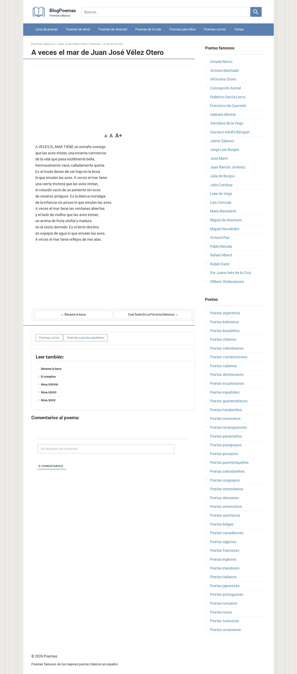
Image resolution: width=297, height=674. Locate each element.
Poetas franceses (224, 550)
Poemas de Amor (78, 29)
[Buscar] (256, 12)
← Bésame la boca (73, 314)
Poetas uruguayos (225, 480)
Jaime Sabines (222, 141)
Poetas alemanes (224, 498)
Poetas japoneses (225, 586)
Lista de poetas (46, 29)
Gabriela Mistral (223, 114)
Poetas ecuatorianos (227, 383)
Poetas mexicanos (225, 418)
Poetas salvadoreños (227, 471)
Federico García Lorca (227, 97)
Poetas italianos (223, 577)
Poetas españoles (225, 392)
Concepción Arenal (225, 88)
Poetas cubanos (223, 366)
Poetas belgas (222, 524)
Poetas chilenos (223, 339)
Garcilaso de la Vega (226, 123)
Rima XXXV (48, 400)
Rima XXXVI (48, 392)
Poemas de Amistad (112, 29)
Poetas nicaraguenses (228, 427)
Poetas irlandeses (225, 568)
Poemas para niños (182, 29)
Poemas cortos (215, 29)
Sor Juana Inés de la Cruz (230, 273)
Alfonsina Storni (223, 79)
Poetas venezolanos (226, 489)
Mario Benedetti (223, 211)
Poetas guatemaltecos (229, 401)
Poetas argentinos (225, 313)
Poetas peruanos (224, 454)
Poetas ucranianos (225, 630)
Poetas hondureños (226, 410)
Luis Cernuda (220, 202)
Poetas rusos (221, 612)
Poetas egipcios (223, 542)
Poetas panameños (226, 436)
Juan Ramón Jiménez (227, 167)
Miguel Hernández (224, 229)
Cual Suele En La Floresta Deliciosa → (153, 314)
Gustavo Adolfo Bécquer (230, 132)
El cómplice (48, 376)
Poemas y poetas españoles (85, 337)
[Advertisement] (113, 95)
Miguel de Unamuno (226, 220)
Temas (239, 29)
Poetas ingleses (223, 559)
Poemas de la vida (148, 29)
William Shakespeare (227, 281)
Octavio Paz (220, 237)
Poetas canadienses (227, 533)
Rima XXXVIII (49, 384)
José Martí (218, 158)
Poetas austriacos (225, 515)
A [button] (105, 136)
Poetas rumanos (223, 603)
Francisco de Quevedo (228, 105)
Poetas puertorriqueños (229, 462)
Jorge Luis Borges (224, 149)
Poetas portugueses (226, 594)
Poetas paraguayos (226, 445)
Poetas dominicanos (227, 374)
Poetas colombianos (227, 348)
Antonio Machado (224, 70)
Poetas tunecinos (224, 621)
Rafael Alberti (221, 255)
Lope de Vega (221, 193)
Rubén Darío (220, 264)
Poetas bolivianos (224, 322)
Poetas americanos (226, 506)
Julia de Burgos (222, 176)
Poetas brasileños (225, 331)
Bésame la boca (51, 368)
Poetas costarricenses (229, 357)
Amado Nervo (221, 62)
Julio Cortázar (221, 185)
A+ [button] (118, 135)
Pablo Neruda (221, 246)
